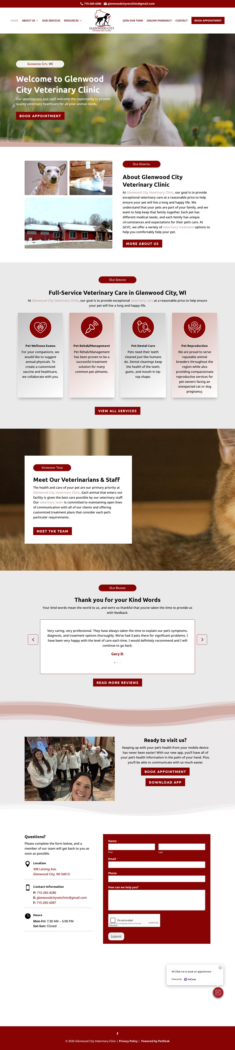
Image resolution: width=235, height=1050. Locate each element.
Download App (165, 782)
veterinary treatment (178, 227)
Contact (181, 20)
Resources (71, 20)
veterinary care (142, 300)
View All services (117, 411)
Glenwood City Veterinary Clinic (150, 192)
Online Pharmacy (159, 20)
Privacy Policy (128, 1041)
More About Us (142, 243)
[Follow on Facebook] (117, 1033)
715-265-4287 (46, 902)
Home (14, 20)
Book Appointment (208, 20)
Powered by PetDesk (155, 1041)
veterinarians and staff (39, 99)
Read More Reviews (118, 682)
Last (160, 852)
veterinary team (51, 502)
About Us (28, 20)
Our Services (51, 20)
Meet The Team (52, 531)
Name (113, 841)
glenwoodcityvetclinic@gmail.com (62, 897)
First (110, 852)
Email (113, 859)
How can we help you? (124, 887)
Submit (116, 936)
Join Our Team (133, 20)
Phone (112, 873)
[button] (218, 992)
